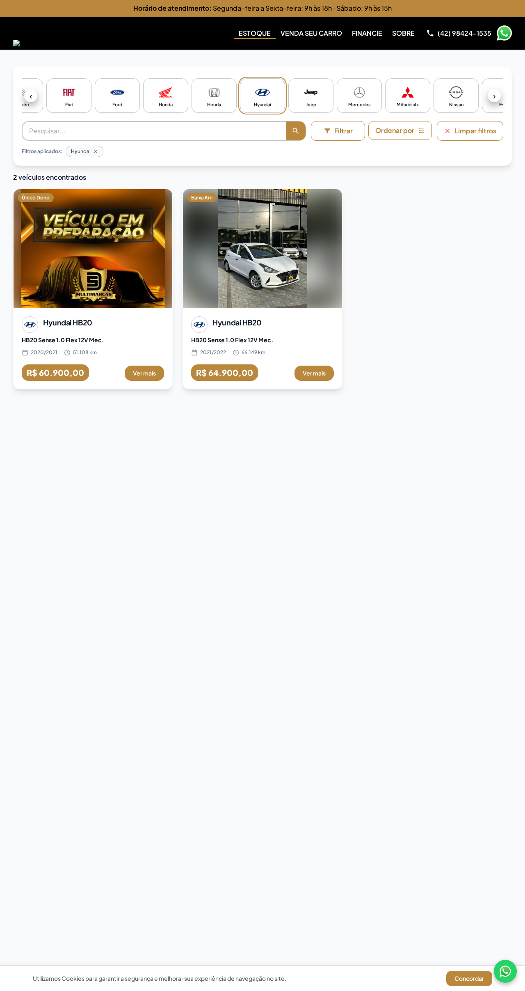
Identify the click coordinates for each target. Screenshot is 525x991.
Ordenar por (394, 130)
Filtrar (343, 130)
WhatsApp (504, 33)
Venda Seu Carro (311, 33)
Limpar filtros (475, 130)
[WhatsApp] (505, 971)
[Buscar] (296, 130)
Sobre (403, 33)
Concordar (469, 978)
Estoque (255, 33)
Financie (367, 33)
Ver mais (144, 373)
